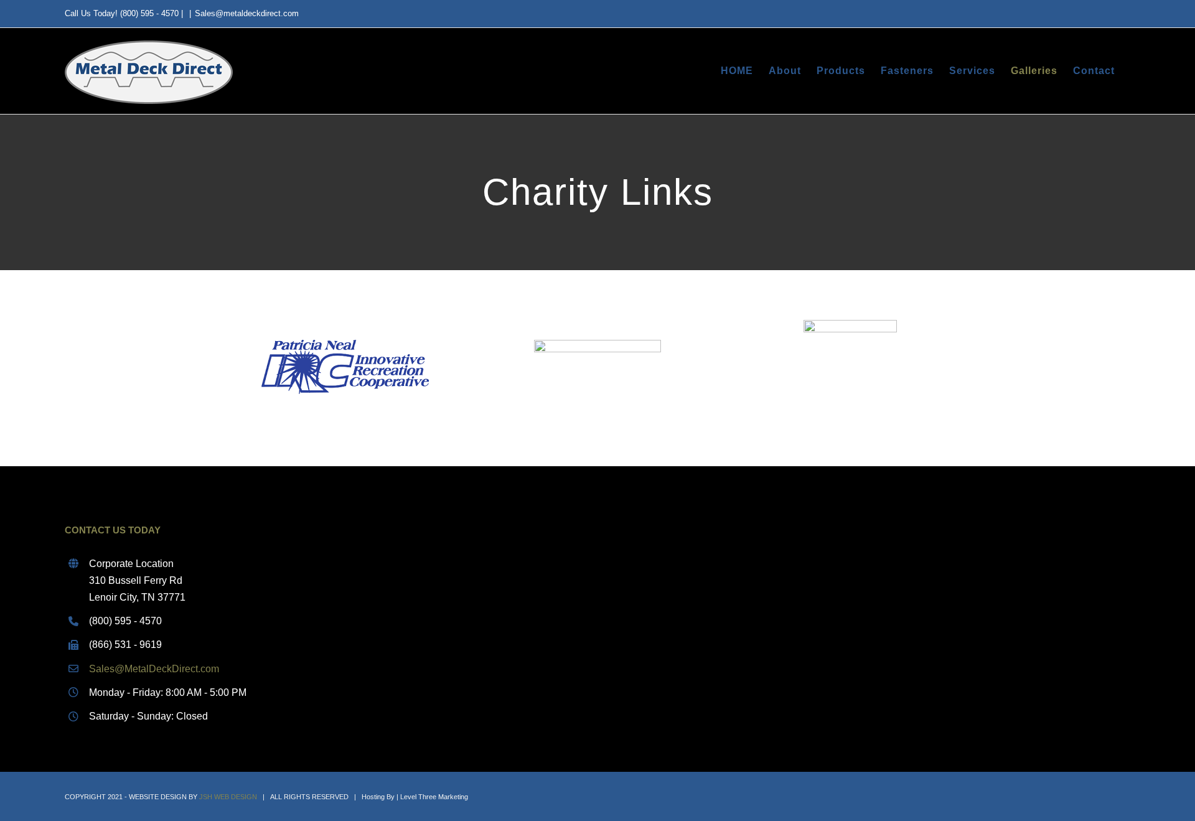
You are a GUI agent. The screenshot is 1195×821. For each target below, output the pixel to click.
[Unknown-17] (344, 324)
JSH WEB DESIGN (228, 796)
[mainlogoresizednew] (597, 344)
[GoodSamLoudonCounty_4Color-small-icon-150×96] (850, 324)
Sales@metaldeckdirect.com (247, 13)
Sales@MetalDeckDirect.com (154, 669)
